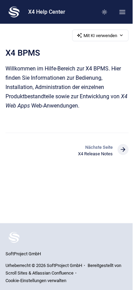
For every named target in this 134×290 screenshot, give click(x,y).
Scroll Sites (16, 273)
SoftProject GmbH (23, 253)
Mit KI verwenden (100, 35)
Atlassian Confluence (53, 273)
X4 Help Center (46, 12)
